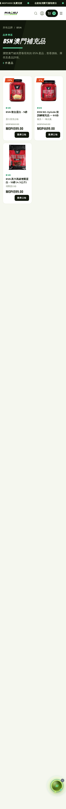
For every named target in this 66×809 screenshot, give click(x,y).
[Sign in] (42, 13)
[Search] (36, 13)
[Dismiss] (62, 780)
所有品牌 (8, 27)
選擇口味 (22, 134)
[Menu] (61, 13)
